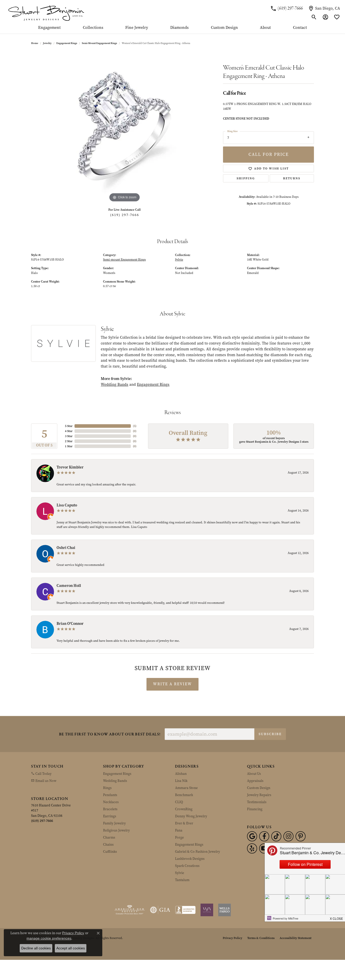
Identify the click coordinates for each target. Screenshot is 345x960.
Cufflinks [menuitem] (110, 851)
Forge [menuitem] (179, 837)
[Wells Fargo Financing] (224, 910)
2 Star (68, 441)
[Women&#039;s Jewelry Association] (207, 910)
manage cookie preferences (49, 938)
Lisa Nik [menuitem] (181, 780)
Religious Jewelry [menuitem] (116, 830)
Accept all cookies (70, 948)
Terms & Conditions (261, 938)
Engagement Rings (66, 43)
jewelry (47, 43)
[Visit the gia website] (160, 910)
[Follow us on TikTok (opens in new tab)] (276, 836)
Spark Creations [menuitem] (187, 865)
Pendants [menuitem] (110, 795)
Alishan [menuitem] (181, 773)
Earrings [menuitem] (109, 816)
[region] (124, 127)
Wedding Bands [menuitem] (115, 780)
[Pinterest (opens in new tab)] (300, 836)
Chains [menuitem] (108, 844)
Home (34, 43)
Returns (291, 178)
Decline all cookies (36, 948)
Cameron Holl (69, 585)
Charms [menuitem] (109, 837)
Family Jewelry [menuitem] (114, 823)
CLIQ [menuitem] (179, 802)
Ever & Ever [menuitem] (184, 823)
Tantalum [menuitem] (182, 880)
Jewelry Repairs (259, 795)
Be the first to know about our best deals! (110, 734)
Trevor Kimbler (70, 467)
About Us (254, 773)
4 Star (68, 431)
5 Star (68, 426)
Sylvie (179, 260)
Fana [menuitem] (178, 830)
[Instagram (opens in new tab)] (288, 836)
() (134, 426)
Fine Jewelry (136, 28)
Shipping (246, 178)
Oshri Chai (66, 547)
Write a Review (172, 684)
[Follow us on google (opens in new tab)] (252, 836)
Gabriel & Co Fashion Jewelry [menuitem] (197, 851)
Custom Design (224, 28)
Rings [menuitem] (107, 787)
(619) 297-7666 (124, 214)
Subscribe (270, 734)
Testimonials (256, 802)
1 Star (68, 446)
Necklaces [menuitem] (111, 802)
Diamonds (179, 28)
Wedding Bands (114, 384)
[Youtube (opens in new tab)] (264, 848)
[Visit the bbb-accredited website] (185, 910)
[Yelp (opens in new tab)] (252, 848)
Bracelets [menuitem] (110, 809)
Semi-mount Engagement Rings (99, 43)
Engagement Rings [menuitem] (117, 773)
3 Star (68, 436)
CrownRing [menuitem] (183, 809)
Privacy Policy (232, 938)
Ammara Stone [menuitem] (186, 787)
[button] (314, 17)
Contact (300, 28)
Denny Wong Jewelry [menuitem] (191, 816)
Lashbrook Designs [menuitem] (190, 858)
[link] (286, 8)
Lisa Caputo (67, 505)
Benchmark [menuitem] (184, 795)
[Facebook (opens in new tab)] (264, 836)
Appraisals (255, 780)
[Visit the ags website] (129, 910)
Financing (254, 809)
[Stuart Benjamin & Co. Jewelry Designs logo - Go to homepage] (46, 13)
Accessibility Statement (295, 938)
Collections (93, 28)
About (265, 28)
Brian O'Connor (70, 623)
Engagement (49, 28)
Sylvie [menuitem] (179, 872)
